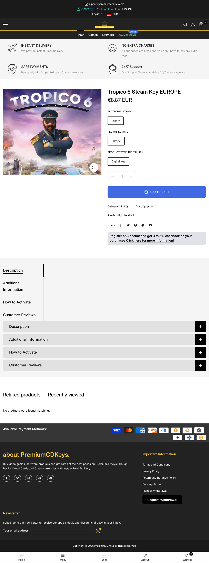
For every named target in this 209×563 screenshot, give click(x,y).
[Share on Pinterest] (135, 225)
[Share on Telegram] (143, 225)
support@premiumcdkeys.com (106, 4)
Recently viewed (66, 395)
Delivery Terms (151, 484)
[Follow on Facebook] (6, 478)
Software (108, 34)
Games (93, 34)
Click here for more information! (150, 240)
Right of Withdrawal (154, 490)
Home (80, 35)
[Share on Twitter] (128, 225)
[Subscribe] (98, 530)
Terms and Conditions (156, 464)
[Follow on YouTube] (50, 478)
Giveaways (129, 33)
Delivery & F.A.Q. (118, 206)
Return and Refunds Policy (159, 477)
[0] (201, 24)
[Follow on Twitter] (17, 478)
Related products (22, 395)
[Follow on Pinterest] (39, 478)
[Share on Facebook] (120, 225)
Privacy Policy (151, 471)
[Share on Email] (150, 225)
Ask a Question (145, 206)
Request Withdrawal (162, 500)
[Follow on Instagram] (28, 478)
